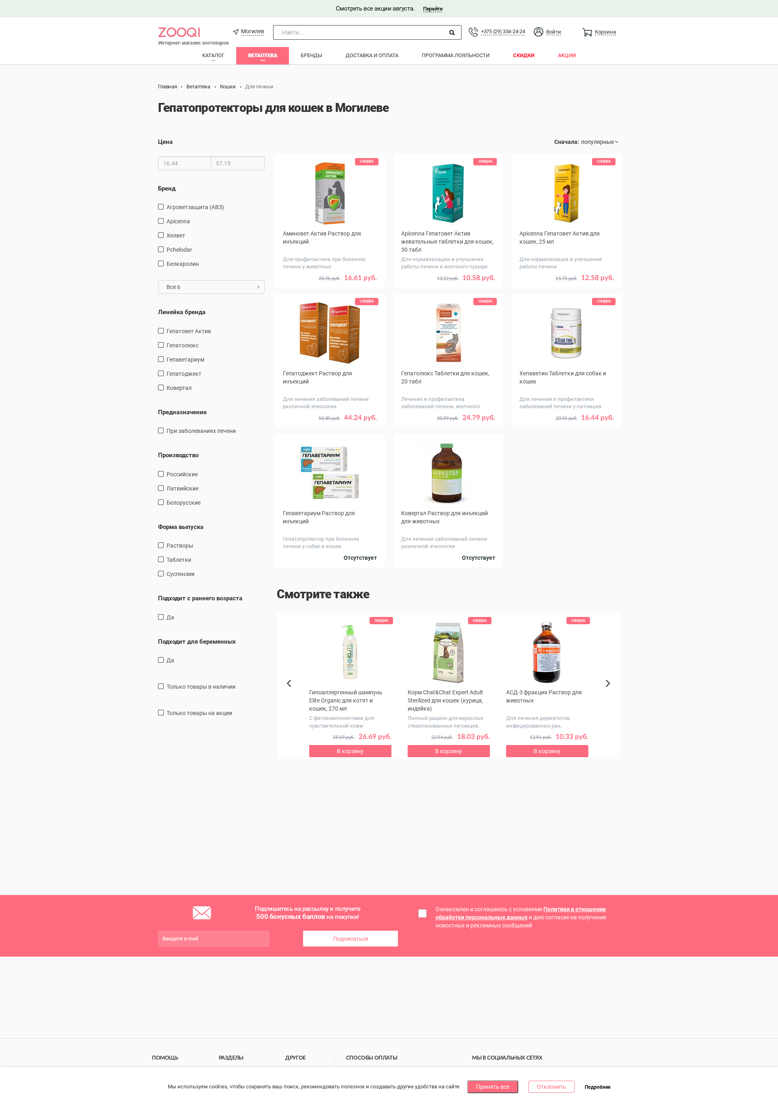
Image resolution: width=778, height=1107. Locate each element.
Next (609, 692)
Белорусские (184, 502)
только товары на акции (199, 713)
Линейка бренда (181, 312)
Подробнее (597, 1087)
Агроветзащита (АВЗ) (195, 207)
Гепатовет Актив (189, 331)
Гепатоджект (184, 373)
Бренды (311, 55)
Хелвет (176, 235)
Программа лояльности (455, 55)
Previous (293, 697)
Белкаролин (183, 264)
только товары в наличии (201, 686)
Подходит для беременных (197, 641)
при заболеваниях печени (201, 431)
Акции (567, 55)
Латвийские (183, 488)
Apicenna (178, 221)
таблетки (179, 560)
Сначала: (566, 142)
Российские (182, 474)
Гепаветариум (185, 359)
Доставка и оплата (372, 55)
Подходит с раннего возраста (200, 598)
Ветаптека (262, 55)
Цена (165, 142)
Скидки (523, 55)
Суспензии (180, 574)
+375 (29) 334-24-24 (503, 31)
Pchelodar (179, 249)
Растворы (180, 545)
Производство (178, 455)
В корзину (329, 290)
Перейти (432, 9)
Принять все (492, 1086)
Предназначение (182, 412)
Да (170, 617)
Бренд (166, 188)
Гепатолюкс (183, 345)
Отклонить (551, 1086)
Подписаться (350, 939)
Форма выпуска (180, 527)
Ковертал (179, 388)
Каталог (213, 55)
